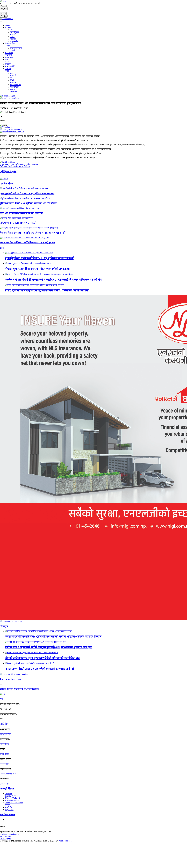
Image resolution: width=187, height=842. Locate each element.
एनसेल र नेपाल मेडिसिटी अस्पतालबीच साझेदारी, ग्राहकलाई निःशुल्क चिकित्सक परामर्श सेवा (53, 279)
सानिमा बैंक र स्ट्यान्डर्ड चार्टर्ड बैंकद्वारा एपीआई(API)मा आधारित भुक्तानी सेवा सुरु (48, 647)
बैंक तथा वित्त (10, 43)
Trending (8, 793)
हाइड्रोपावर (9, 57)
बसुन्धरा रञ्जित (5, 734)
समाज (12, 37)
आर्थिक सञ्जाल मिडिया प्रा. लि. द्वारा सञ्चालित (19, 689)
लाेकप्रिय (4, 626)
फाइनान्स (8, 55)
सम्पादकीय (14, 41)
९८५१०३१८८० (5, 836)
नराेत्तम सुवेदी (4, 764)
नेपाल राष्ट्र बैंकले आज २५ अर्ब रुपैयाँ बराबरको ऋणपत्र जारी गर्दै (39, 668)
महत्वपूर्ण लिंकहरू (7, 788)
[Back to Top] (1, 684)
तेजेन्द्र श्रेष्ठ (4, 784)
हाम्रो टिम (8, 807)
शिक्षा (12, 80)
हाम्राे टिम (4, 724)
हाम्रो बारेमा (9, 809)
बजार (7, 62)
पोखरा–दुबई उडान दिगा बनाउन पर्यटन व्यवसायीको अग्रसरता (37, 268)
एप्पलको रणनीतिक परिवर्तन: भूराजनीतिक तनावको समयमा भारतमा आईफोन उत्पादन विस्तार (53, 636)
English (3, 9)
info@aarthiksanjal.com (9, 834)
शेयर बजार (9, 53)
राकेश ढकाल (4, 754)
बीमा (6, 59)
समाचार (8, 27)
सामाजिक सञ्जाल (7, 814)
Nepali (3, 6)
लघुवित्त (8, 64)
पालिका (13, 39)
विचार (12, 78)
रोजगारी (8, 69)
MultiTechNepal (65, 841)
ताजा (2, 247)
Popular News (11, 796)
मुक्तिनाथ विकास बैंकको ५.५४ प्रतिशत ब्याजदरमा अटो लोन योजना (28, 203)
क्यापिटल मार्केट (16, 48)
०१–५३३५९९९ (5, 838)
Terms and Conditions (14, 803)
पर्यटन (12, 89)
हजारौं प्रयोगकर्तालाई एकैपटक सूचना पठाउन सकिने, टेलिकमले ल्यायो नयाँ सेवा (47, 290)
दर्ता (1, 698)
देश (11, 30)
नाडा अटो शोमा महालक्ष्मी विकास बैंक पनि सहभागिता (21, 213)
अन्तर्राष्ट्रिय (14, 87)
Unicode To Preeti (12, 798)
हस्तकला (13, 91)
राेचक (7, 71)
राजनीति (13, 34)
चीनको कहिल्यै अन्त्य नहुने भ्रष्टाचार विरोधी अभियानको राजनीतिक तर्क (42, 658)
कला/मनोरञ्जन (15, 85)
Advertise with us (12, 800)
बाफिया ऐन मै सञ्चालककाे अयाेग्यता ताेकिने (18, 223)
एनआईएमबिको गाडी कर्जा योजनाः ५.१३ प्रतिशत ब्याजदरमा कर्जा (27, 193)
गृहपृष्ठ (7, 25)
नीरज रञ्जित (4, 744)
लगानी (12, 50)
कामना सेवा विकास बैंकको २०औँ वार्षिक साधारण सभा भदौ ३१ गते (27, 242)
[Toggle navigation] (1, 21)
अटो (11, 73)
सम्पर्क (7, 805)
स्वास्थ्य (13, 82)
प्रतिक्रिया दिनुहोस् (8, 171)
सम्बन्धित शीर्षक (6, 183)
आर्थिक (7, 46)
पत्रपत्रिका (14, 32)
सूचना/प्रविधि (10, 66)
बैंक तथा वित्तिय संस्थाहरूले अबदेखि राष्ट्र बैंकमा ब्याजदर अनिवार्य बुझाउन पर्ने (32, 232)
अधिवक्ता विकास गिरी (8, 774)
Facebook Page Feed (10, 679)
